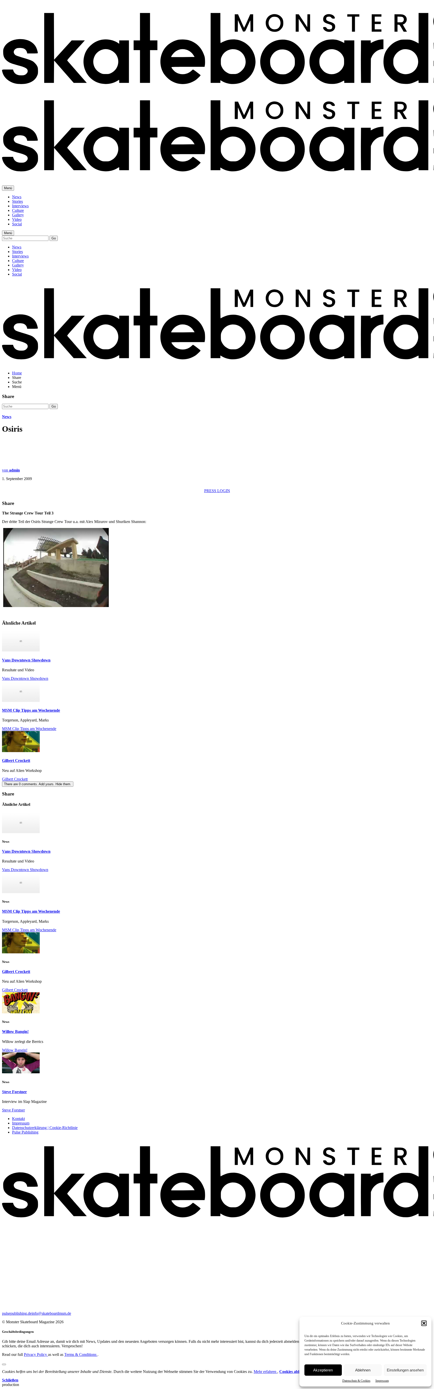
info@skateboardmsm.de (51, 1313)
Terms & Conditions (80, 1354)
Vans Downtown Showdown (26, 660)
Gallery (18, 215)
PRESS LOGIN (217, 491)
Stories (17, 201)
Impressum (382, 1380)
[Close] (4, 1364)
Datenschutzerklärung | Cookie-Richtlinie (45, 1128)
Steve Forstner (14, 1092)
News (16, 197)
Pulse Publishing (25, 1132)
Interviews (20, 206)
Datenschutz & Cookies (356, 1380)
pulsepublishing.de (17, 1313)
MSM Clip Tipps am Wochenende (31, 710)
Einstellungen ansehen (405, 1370)
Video (17, 219)
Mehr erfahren (265, 1371)
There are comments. (37, 784)
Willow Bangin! (15, 1031)
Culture (18, 210)
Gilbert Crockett (16, 760)
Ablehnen (362, 1370)
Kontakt (18, 1118)
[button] (423, 1323)
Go (53, 238)
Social (17, 224)
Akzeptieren (323, 1370)
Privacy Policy (36, 1354)
